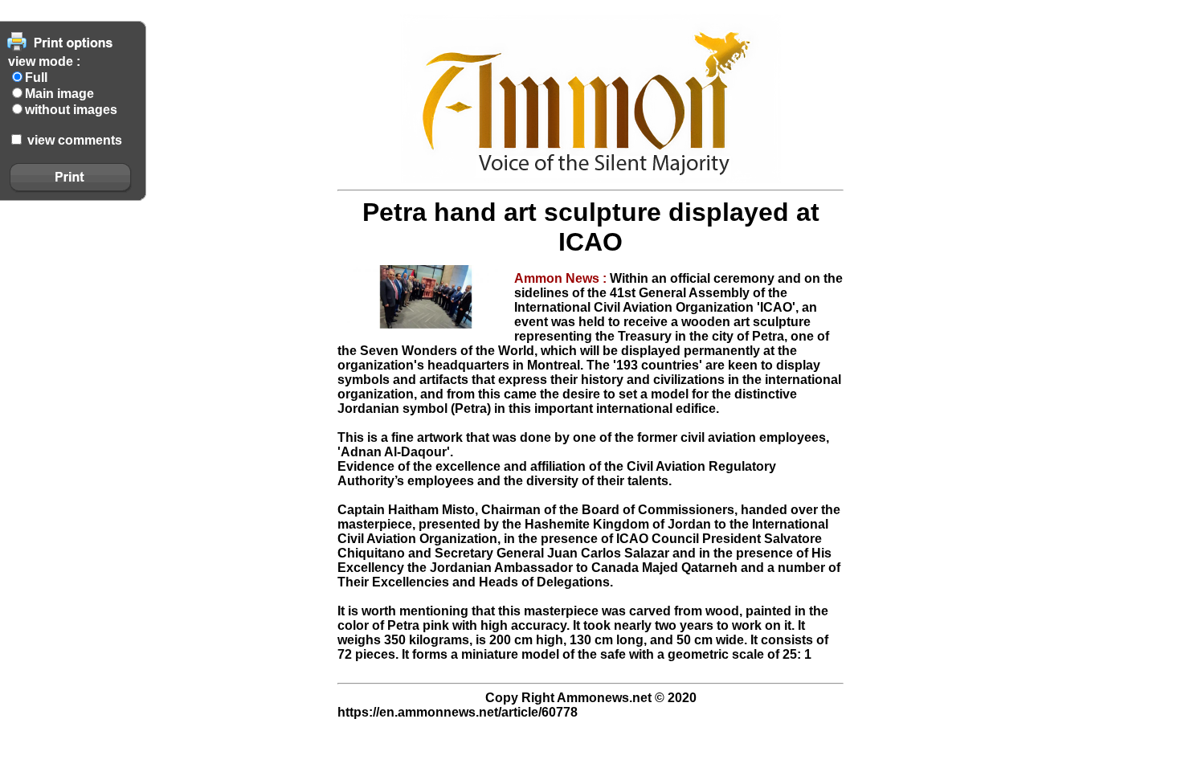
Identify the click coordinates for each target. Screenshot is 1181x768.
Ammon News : (562, 278)
